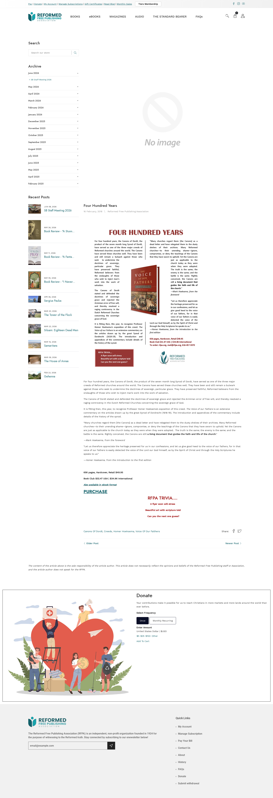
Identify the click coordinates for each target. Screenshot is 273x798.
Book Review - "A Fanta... (59, 257)
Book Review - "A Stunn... (59, 231)
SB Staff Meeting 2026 (58, 210)
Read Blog (109, 4)
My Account (50, 4)
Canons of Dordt (93, 531)
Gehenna (49, 376)
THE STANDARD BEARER (170, 16)
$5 (138, 636)
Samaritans (50, 346)
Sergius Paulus (52, 301)
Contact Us (184, 747)
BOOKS (75, 16)
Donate (38, 4)
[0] (235, 16)
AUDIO (139, 16)
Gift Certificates (93, 4)
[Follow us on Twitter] (239, 531)
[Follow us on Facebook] (234, 531)
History (182, 762)
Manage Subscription (190, 733)
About (181, 755)
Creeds (108, 531)
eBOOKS (94, 16)
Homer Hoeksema (123, 531)
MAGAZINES (117, 16)
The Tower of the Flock (58, 315)
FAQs (199, 16)
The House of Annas (56, 361)
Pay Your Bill (185, 740)
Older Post (91, 543)
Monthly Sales (124, 4)
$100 (148, 636)
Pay (30, 4)
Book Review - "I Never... (59, 282)
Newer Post (232, 543)
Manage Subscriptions (71, 4)
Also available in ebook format (100, 484)
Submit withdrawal (188, 783)
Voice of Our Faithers (148, 531)
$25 (142, 636)
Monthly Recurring (163, 620)
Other (155, 636)
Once (142, 620)
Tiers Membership (148, 4)
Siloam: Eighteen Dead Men (61, 330)
